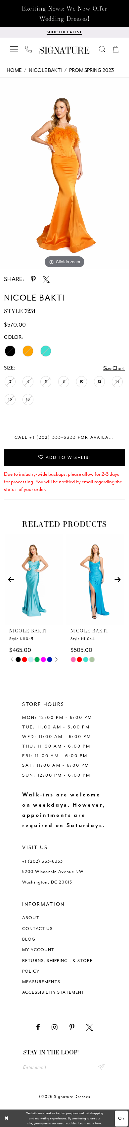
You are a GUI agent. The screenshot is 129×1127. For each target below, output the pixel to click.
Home (14, 70)
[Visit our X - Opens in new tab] (89, 1027)
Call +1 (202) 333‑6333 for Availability (70, 437)
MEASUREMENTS (41, 981)
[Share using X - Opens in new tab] (46, 279)
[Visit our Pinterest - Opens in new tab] (71, 1027)
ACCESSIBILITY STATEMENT (53, 992)
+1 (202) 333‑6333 (42, 861)
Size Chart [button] (114, 368)
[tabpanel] (64, 174)
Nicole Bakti (45, 70)
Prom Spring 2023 (91, 70)
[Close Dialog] (6, 1118)
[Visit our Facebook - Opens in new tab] (38, 1027)
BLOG (29, 939)
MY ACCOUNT (38, 949)
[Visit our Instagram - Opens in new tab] (55, 1027)
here (98, 1123)
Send (101, 1067)
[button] (14, 49)
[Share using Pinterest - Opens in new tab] (33, 279)
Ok (121, 1118)
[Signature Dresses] (64, 50)
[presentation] (34, 580)
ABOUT (30, 917)
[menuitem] (14, 49)
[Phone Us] (28, 49)
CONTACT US (37, 928)
